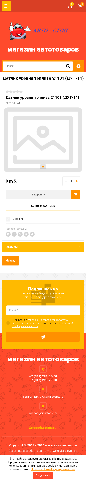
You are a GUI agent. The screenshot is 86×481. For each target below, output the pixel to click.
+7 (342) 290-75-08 (43, 380)
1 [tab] (43, 167)
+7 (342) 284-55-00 (43, 376)
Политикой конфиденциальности (53, 469)
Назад (10, 260)
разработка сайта (34, 450)
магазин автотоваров (43, 49)
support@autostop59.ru (43, 413)
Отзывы (12, 247)
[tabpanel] (43, 140)
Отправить (43, 337)
